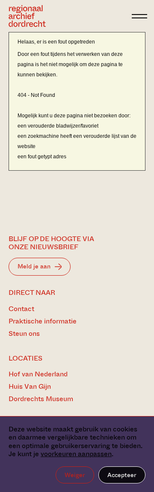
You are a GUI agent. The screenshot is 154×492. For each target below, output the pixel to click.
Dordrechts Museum (41, 399)
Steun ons (24, 333)
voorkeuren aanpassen (76, 454)
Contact (21, 309)
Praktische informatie (43, 321)
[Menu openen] (139, 16)
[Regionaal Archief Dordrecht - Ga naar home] (68, 16)
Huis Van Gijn (30, 386)
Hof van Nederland (38, 374)
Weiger (75, 475)
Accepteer (121, 475)
